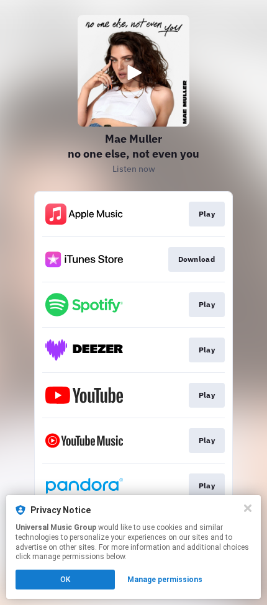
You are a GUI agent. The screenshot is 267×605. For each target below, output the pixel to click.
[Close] (248, 508)
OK (65, 579)
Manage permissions (164, 579)
